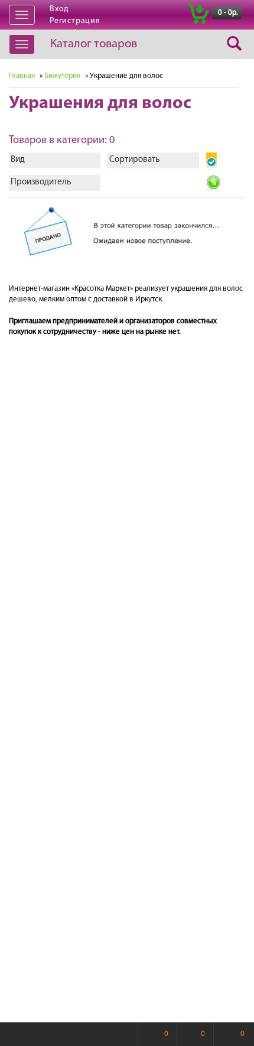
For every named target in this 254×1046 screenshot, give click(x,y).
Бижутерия (62, 76)
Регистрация (75, 21)
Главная (22, 76)
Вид (18, 159)
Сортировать (134, 159)
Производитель (41, 182)
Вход (59, 9)
